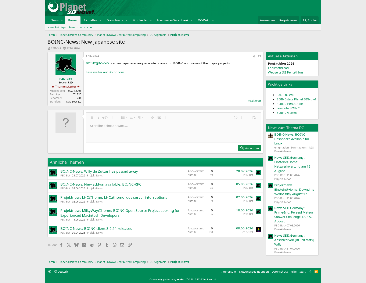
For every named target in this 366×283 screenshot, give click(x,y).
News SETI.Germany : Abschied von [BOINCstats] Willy (294, 239)
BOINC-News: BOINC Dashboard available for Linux (291, 138)
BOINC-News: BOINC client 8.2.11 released (96, 228)
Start (302, 271)
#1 (259, 56)
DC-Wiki (203, 20)
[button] (62, 20)
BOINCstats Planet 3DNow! (296, 99)
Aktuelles (90, 20)
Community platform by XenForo (183, 279)
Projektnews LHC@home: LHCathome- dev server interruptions (113, 197)
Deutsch (62, 271)
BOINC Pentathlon (289, 103)
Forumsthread (278, 68)
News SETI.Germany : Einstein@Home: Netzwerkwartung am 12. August (292, 164)
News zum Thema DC (286, 127)
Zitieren (256, 101)
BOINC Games (286, 112)
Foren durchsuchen (81, 27)
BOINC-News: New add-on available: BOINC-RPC (100, 184)
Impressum (229, 271)
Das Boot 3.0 (73, 101)
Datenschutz (280, 271)
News (55, 20)
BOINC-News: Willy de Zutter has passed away (99, 171)
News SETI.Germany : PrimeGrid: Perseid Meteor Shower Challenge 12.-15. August (293, 214)
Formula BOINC (287, 108)
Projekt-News (95, 175)
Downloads (115, 20)
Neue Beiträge (56, 27)
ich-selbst (247, 232)
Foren (72, 20)
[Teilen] (253, 56)
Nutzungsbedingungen (254, 271)
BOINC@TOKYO (97, 63)
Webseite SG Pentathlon (285, 72)
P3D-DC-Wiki (285, 95)
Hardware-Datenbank (173, 20)
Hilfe (294, 271)
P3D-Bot (56, 48)
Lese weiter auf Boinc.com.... (107, 72)
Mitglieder (140, 20)
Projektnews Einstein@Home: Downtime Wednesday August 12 (294, 189)
